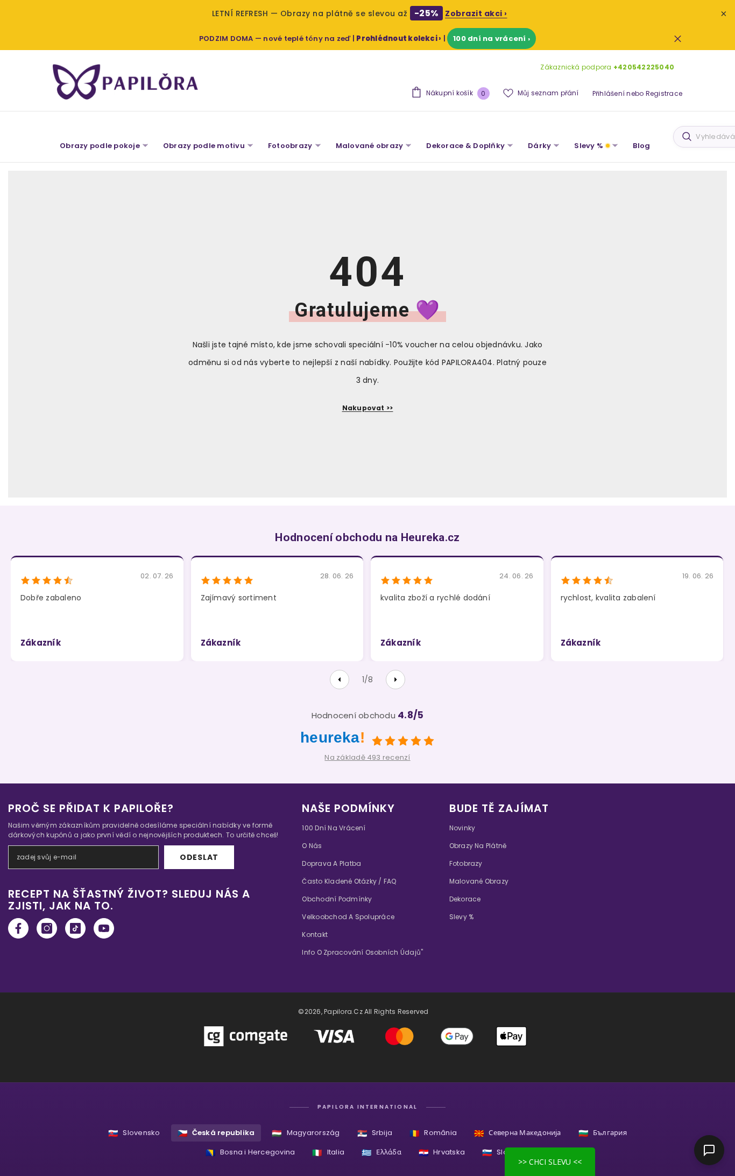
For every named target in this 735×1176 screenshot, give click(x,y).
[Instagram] (47, 928)
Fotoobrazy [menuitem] (290, 146)
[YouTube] (104, 928)
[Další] (395, 679)
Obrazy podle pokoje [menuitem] (100, 146)
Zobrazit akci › (476, 13)
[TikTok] (75, 928)
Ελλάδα (381, 1152)
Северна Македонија (517, 1133)
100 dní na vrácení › (491, 38)
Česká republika (216, 1133)
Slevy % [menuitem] (588, 146)
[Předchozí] (339, 679)
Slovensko (134, 1133)
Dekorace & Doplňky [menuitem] (465, 146)
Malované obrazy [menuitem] (370, 146)
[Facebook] (18, 928)
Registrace (664, 93)
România (433, 1133)
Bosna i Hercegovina (250, 1152)
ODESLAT (199, 857)
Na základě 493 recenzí (367, 757)
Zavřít (677, 38)
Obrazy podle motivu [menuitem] (204, 146)
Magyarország (306, 1133)
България (602, 1133)
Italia (328, 1152)
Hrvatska (442, 1152)
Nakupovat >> (367, 407)
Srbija (375, 1133)
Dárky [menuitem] (539, 146)
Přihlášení (608, 93)
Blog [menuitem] (641, 146)
